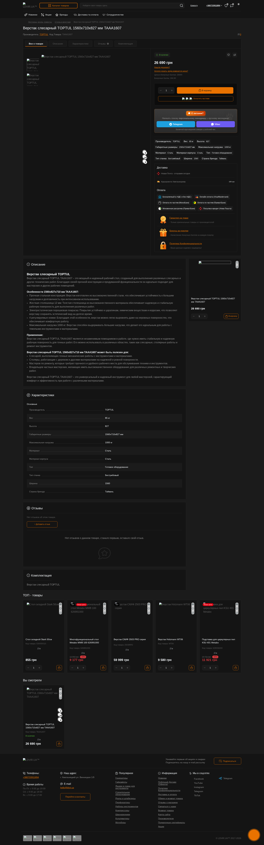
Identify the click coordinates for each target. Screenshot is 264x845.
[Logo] (30, 5)
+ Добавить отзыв (42, 524)
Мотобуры (120, 822)
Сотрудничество (115, 14)
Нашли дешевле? (162, 67)
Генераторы (121, 778)
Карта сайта (164, 814)
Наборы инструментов (126, 806)
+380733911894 (31, 777)
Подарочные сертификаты (171, 822)
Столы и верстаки (63, 22)
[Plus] (171, 90)
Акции (48, 14)
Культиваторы (122, 818)
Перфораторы (122, 802)
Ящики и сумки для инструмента (125, 787)
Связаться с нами (167, 806)
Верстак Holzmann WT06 (170, 639)
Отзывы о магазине (168, 802)
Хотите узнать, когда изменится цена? (171, 71)
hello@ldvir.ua (67, 787)
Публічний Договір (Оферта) (167, 783)
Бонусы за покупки (179, 230)
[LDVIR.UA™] (76, 761)
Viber (217, 124)
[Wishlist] (60, 608)
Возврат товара (166, 810)
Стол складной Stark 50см (39, 639)
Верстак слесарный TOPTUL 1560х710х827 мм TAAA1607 (40, 726)
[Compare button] (234, 54)
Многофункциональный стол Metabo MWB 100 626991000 (84, 641)
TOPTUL (44, 34)
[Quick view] (60, 604)
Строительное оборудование (122, 793)
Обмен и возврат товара (170, 798)
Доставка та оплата (88, 14)
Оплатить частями (201, 99)
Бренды (64, 14)
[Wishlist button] (228, 54)
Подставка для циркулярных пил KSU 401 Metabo (218, 641)
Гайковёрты (121, 782)
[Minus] (160, 90)
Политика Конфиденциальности (186, 243)
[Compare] (60, 613)
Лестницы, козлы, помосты (40, 22)
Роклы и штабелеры (125, 798)
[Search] (181, 5)
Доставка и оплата (167, 794)
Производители (166, 818)
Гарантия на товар (179, 218)
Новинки (33, 14)
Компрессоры (122, 810)
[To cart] (59, 667)
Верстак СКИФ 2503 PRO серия (130, 639)
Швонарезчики (122, 814)
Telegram (177, 124)
